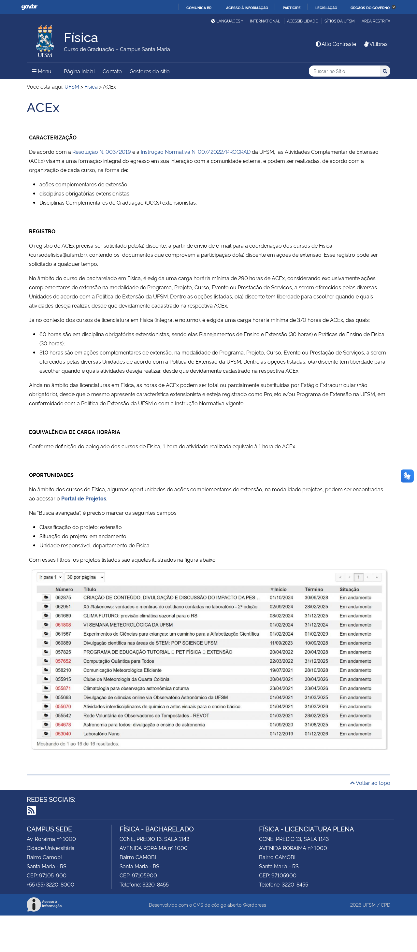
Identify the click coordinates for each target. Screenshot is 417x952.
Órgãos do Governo (370, 7)
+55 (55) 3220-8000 (50, 884)
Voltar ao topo (372, 782)
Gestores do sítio (150, 71)
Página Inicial (79, 71)
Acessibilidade (302, 20)
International (265, 20)
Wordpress (254, 905)
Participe (292, 7)
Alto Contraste (339, 43)
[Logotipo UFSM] (45, 39)
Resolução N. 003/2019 (101, 151)
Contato (112, 71)
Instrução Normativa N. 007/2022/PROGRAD (196, 151)
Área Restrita (376, 20)
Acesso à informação (247, 7)
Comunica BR (198, 7)
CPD (385, 905)
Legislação (326, 7)
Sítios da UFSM (339, 20)
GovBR (29, 7)
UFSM (369, 905)
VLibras (378, 43)
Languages (228, 20)
